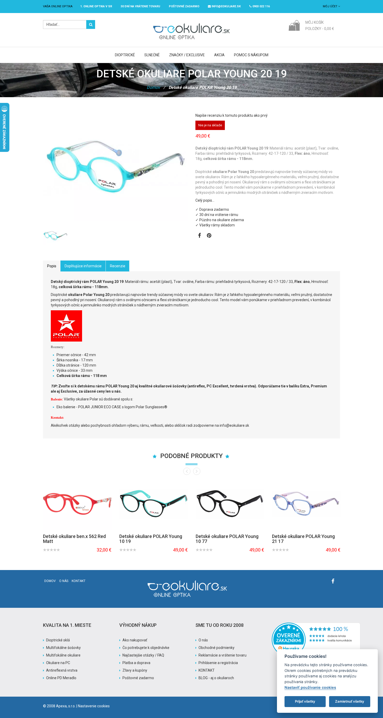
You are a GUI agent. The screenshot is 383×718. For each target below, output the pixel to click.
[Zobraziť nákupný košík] (294, 25)
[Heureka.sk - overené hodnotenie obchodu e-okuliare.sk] (316, 625)
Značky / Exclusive (187, 55)
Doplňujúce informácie (83, 266)
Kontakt (78, 581)
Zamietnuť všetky (349, 701)
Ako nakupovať (134, 640)
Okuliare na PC (58, 663)
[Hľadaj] (90, 24)
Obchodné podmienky (216, 648)
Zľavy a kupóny (134, 670)
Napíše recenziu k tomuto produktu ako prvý (231, 115)
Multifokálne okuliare (63, 655)
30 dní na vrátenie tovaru (140, 6)
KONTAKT (207, 670)
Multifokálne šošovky (63, 648)
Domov (153, 87)
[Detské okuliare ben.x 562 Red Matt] (77, 503)
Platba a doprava (136, 663)
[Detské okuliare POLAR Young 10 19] (153, 503)
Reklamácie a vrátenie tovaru (222, 655)
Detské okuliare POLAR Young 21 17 (303, 539)
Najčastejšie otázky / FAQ (143, 655)
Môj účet (330, 6)
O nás (63, 581)
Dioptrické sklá (58, 640)
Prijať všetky (305, 701)
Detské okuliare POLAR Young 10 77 (227, 539)
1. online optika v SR (96, 6)
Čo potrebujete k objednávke (145, 648)
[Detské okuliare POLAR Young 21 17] (306, 503)
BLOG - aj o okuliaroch (216, 678)
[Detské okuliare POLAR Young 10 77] (230, 503)
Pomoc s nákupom (251, 55)
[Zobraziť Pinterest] (209, 236)
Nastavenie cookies (94, 706)
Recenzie (117, 266)
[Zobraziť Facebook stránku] (199, 236)
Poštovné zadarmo (138, 678)
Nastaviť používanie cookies (310, 687)
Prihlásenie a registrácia (218, 663)
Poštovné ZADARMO (184, 6)
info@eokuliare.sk (226, 6)
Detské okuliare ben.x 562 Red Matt (74, 539)
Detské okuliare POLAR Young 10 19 (150, 539)
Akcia (219, 55)
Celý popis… (204, 200)
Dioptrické (125, 55)
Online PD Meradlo (61, 678)
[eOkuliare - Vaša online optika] (191, 23)
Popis (51, 266)
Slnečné (152, 55)
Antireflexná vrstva (61, 670)
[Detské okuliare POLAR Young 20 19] (55, 235)
